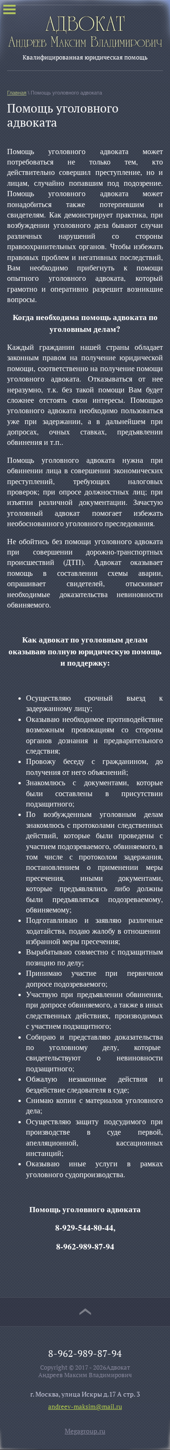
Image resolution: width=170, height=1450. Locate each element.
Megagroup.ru (85, 1430)
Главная (16, 93)
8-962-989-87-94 (85, 1353)
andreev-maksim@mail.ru (85, 1406)
